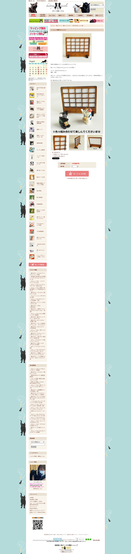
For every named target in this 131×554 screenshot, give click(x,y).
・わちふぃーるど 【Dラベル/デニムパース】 (37, 330)
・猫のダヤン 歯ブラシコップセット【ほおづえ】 (37, 317)
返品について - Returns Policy (37, 512)
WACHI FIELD (33, 508)
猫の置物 (39, 190)
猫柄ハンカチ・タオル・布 (41, 136)
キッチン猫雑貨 (41, 150)
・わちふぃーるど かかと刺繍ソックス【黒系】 (37, 314)
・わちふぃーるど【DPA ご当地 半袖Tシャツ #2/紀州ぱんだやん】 (37, 289)
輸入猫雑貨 (39, 197)
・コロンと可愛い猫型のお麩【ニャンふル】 (37, 379)
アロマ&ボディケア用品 (40, 224)
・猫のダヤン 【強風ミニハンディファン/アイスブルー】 (37, 353)
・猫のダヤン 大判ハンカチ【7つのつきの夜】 (37, 344)
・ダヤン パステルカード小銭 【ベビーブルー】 (37, 340)
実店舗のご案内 (34, 499)
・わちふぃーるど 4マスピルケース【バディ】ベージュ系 (37, 418)
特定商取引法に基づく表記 (50, 534)
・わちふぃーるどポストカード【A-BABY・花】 (37, 299)
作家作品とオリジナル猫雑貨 (41, 109)
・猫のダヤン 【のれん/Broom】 (35, 306)
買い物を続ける (56, 152)
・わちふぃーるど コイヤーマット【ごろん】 (37, 282)
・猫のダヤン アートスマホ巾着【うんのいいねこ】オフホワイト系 (37, 398)
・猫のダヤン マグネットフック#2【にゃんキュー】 (37, 334)
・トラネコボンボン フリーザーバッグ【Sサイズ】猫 (37, 402)
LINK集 (32, 497)
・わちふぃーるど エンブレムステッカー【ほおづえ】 (37, 285)
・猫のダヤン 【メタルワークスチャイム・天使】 (37, 274)
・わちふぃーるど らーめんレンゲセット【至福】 (37, 369)
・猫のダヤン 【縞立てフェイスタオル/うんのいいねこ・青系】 (37, 310)
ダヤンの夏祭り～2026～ (36, 501)
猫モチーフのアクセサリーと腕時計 (41, 116)
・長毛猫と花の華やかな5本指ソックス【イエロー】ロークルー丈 (37, 278)
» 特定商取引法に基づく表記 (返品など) (77, 178)
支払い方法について (61, 534)
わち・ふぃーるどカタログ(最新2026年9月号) (37, 504)
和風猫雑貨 (39, 204)
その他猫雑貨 (40, 231)
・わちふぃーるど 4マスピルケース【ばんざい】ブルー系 (37, 415)
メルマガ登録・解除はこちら (37, 456)
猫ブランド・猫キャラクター (41, 217)
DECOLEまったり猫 (78, 25)
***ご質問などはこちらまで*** (66, 551)
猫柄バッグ (39, 129)
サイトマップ (33, 506)
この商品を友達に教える (58, 156)
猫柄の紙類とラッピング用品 (41, 184)
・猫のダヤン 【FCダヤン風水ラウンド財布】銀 (37, 337)
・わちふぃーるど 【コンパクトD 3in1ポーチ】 (37, 421)
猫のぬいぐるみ (41, 170)
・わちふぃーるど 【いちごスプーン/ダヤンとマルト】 (37, 408)
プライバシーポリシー (83, 534)
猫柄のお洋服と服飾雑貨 (41, 122)
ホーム (53, 25)
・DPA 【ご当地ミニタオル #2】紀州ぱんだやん (37, 382)
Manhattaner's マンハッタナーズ (41, 95)
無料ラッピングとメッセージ (37, 510)
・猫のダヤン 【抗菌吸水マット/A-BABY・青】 (37, 390)
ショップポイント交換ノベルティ (41, 257)
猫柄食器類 (39, 143)
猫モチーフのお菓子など (41, 102)
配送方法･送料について (72, 534)
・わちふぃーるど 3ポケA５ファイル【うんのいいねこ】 (37, 350)
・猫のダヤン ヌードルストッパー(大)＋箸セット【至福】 (37, 393)
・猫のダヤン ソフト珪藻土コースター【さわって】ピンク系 (37, 358)
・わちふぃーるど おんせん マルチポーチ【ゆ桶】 (37, 431)
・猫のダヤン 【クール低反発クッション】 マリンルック (37, 324)
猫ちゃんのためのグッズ (41, 238)
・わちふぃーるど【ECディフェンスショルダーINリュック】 (37, 387)
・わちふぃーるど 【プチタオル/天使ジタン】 (37, 424)
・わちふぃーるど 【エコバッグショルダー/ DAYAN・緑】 (37, 405)
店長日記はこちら (37, 488)
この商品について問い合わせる (60, 154)
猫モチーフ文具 (41, 177)
